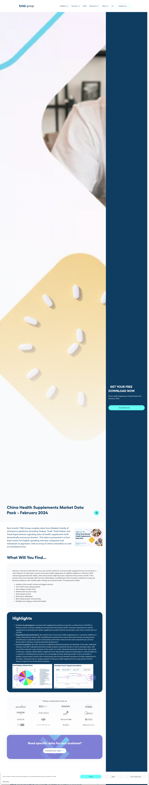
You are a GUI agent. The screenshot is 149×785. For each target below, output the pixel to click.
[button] (123, 6)
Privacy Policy (6, 781)
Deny (113, 776)
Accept (91, 776)
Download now (124, 408)
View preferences (135, 776)
